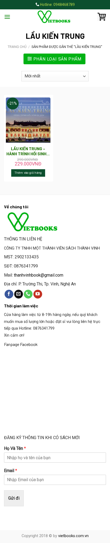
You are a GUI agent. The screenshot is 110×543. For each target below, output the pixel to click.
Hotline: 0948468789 (57, 4)
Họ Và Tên (15, 448)
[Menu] (7, 16)
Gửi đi (13, 498)
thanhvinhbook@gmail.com (38, 275)
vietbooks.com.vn (73, 536)
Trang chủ (17, 47)
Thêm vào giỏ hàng (28, 173)
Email (10, 470)
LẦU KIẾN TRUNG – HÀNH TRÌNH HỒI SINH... (28, 151)
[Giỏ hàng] (101, 17)
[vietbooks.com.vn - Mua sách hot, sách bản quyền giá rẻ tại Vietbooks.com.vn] (55, 16)
